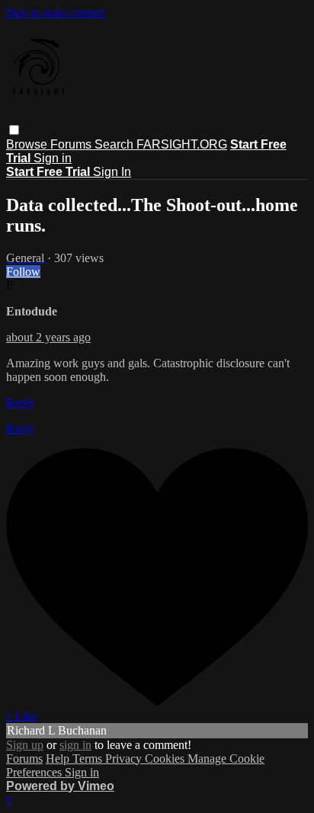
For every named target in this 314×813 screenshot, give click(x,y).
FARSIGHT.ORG (181, 144)
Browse (28, 144)
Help (59, 758)
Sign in (53, 158)
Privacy (125, 758)
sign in (75, 744)
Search (115, 144)
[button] (14, 130)
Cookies (166, 758)
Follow (23, 271)
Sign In (112, 171)
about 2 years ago (48, 337)
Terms (88, 758)
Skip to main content (55, 12)
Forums (72, 144)
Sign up (24, 744)
